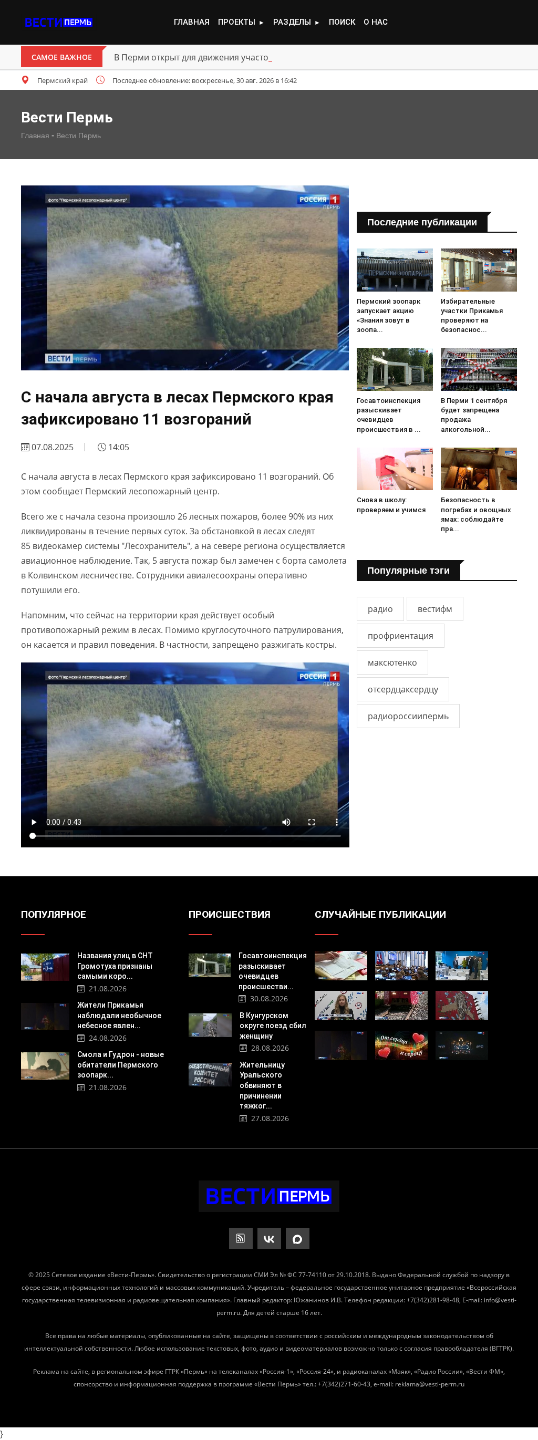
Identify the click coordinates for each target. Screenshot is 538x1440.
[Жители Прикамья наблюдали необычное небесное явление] (45, 1015)
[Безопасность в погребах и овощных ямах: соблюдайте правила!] (479, 469)
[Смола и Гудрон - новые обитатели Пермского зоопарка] (45, 1065)
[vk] (269, 1238)
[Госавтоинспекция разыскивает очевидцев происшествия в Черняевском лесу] (395, 369)
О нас (376, 22)
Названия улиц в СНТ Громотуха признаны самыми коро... (115, 965)
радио (380, 609)
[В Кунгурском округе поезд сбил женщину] (210, 1024)
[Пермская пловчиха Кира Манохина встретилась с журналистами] (341, 1005)
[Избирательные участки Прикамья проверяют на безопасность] (479, 270)
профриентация (400, 635)
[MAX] (297, 1238)
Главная (192, 22)
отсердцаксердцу (403, 689)
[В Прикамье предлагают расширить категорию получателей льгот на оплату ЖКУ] (341, 965)
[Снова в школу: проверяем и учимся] (395, 469)
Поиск (342, 22)
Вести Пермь (78, 135)
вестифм (435, 609)
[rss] (241, 1238)
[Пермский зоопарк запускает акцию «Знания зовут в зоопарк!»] (395, 270)
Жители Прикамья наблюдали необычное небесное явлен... (119, 1015)
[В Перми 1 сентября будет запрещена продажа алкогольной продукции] (479, 369)
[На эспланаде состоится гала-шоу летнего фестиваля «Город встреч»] (462, 1045)
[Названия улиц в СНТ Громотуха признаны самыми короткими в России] (45, 966)
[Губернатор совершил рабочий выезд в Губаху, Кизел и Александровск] (462, 965)
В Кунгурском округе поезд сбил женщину (273, 1025)
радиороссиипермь (408, 716)
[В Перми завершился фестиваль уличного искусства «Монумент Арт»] (462, 1005)
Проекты (241, 22)
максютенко (392, 662)
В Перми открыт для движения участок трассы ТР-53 (220, 57)
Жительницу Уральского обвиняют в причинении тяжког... (262, 1085)
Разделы (296, 22)
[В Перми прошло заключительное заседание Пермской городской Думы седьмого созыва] (401, 965)
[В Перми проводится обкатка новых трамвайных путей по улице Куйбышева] (401, 1005)
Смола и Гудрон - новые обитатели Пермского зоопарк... (120, 1064)
